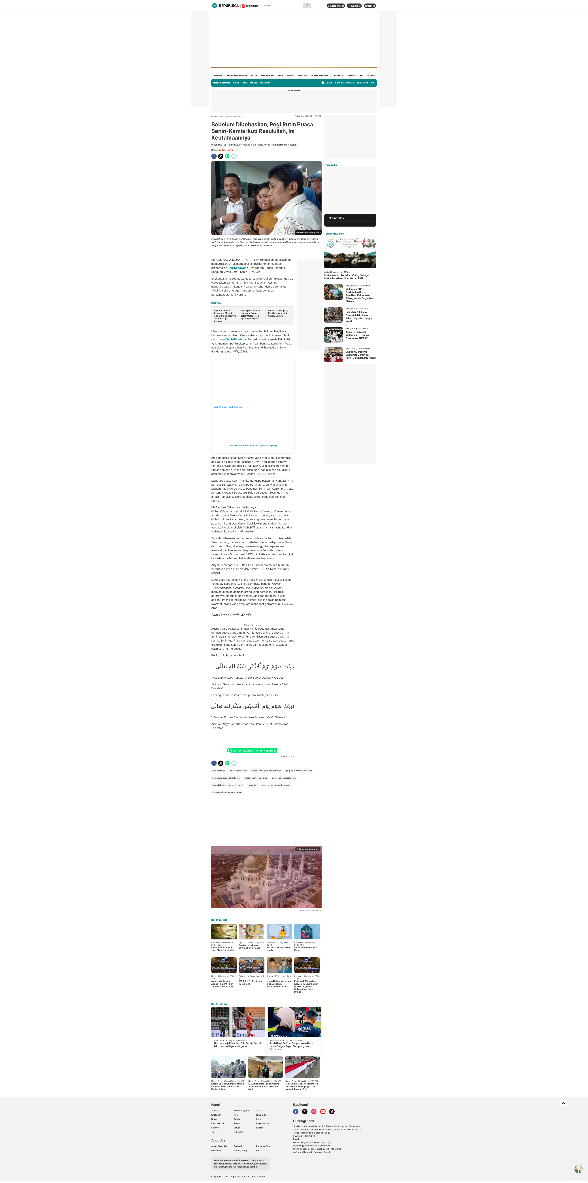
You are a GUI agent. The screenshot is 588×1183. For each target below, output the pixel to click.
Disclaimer (216, 1150)
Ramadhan (239, 1132)
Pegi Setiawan (237, 267)
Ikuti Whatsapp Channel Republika (254, 750)
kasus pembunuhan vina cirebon (227, 792)
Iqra (236, 1114)
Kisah (236, 82)
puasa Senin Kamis (230, 339)
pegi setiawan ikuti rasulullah (299, 770)
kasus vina (252, 785)
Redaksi (238, 1146)
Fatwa (244, 82)
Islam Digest (224, 116)
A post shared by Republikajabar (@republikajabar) (253, 445)
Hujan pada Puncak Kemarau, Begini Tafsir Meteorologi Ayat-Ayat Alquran (250, 314)
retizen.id (370, 5)
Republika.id (354, 5)
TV (361, 75)
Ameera (215, 1110)
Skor (258, 1110)
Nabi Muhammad (222, 82)
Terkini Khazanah (334, 233)
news (290, 75)
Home (214, 116)
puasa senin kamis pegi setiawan (266, 770)
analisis (302, 75)
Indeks (371, 75)
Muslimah (265, 82)
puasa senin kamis (238, 770)
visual (352, 75)
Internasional (217, 1123)
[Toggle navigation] (214, 5)
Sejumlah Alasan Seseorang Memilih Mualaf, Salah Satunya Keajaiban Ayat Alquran (224, 315)
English (259, 1127)
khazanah (267, 75)
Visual (237, 1127)
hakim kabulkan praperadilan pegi (227, 785)
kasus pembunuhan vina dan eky (277, 785)
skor (254, 75)
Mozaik (254, 82)
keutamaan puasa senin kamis (225, 778)
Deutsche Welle (336, 5)
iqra (280, 75)
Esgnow (215, 1127)
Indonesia (237, 116)
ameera (218, 75)
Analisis (237, 1119)
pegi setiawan (218, 770)
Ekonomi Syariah (237, 75)
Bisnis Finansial (320, 75)
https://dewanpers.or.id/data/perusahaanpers (236, 1166)
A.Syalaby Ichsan (225, 150)
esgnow (339, 75)
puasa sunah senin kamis (255, 778)
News (214, 1119)
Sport (259, 1119)
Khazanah (216, 1114)
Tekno (237, 1123)
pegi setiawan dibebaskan (284, 778)
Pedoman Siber (263, 1146)
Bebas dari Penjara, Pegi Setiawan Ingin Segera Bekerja (278, 313)
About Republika (219, 1146)
